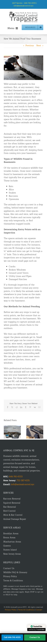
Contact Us (8, 568)
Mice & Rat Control (12, 515)
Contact (39, 609)
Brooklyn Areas (10, 533)
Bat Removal (9, 507)
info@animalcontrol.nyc (23, 5)
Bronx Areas (9, 537)
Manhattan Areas (12, 542)
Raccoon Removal (11, 499)
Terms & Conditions (13, 580)
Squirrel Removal (11, 503)
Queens (7, 546)
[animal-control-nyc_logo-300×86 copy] (23, 12)
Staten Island (10, 550)
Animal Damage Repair (14, 519)
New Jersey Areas (12, 554)
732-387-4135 (23, 480)
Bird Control (9, 511)
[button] (6, 432)
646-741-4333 (16, 476)
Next (38, 45)
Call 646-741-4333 (12, 637)
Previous (29, 45)
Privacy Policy (10, 576)
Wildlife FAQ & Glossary (15, 572)
